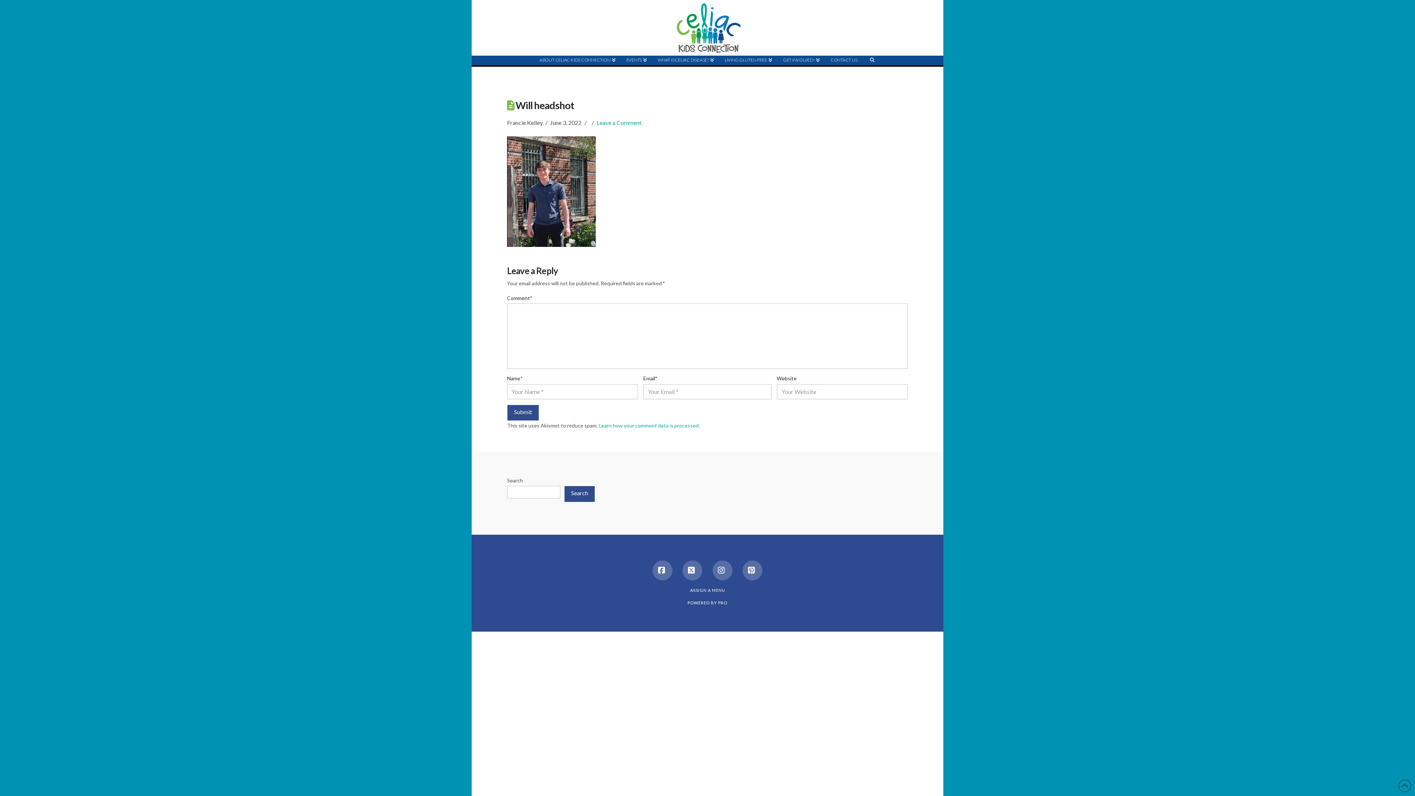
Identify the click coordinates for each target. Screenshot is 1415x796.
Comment (519, 298)
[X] (692, 570)
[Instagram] (723, 570)
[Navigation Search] (872, 74)
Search (515, 480)
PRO (722, 602)
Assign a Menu (707, 590)
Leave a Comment (619, 122)
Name (515, 378)
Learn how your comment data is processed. (649, 425)
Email (650, 378)
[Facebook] (662, 570)
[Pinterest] (752, 570)
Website (787, 378)
